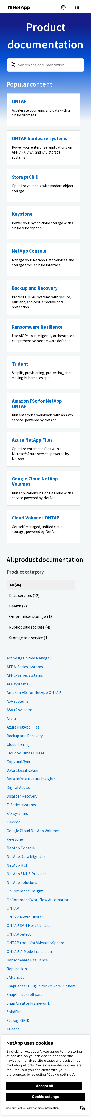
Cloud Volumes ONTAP (26, 752)
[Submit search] (13, 65)
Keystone (15, 839)
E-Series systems (21, 804)
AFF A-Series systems (25, 666)
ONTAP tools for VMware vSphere (35, 942)
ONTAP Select (19, 934)
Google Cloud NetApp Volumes (33, 830)
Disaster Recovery (22, 796)
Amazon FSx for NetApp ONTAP (34, 692)
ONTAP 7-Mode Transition (29, 951)
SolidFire (14, 1011)
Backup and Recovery (25, 735)
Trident (13, 1028)
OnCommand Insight (25, 890)
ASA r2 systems (20, 709)
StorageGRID (18, 1020)
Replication (17, 968)
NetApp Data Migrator (26, 856)
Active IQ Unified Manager (29, 657)
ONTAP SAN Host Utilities (29, 925)
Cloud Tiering (18, 744)
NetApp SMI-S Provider (26, 873)
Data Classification (23, 770)
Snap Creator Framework (28, 1003)
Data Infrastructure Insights (31, 778)
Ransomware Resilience (27, 959)
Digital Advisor (19, 787)
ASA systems (17, 701)
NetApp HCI (17, 865)
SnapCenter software (25, 994)
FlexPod (13, 821)
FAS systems (17, 813)
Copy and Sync (19, 761)
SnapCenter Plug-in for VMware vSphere (41, 985)
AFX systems (17, 683)
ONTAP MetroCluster (25, 916)
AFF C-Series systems (25, 675)
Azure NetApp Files (23, 727)
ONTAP (13, 908)
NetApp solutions (22, 882)
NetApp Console (21, 847)
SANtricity (15, 977)
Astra (11, 718)
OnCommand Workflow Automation (38, 899)
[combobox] (45, 65)
